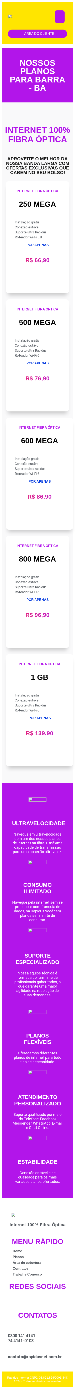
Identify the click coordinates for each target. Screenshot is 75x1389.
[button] (60, 16)
